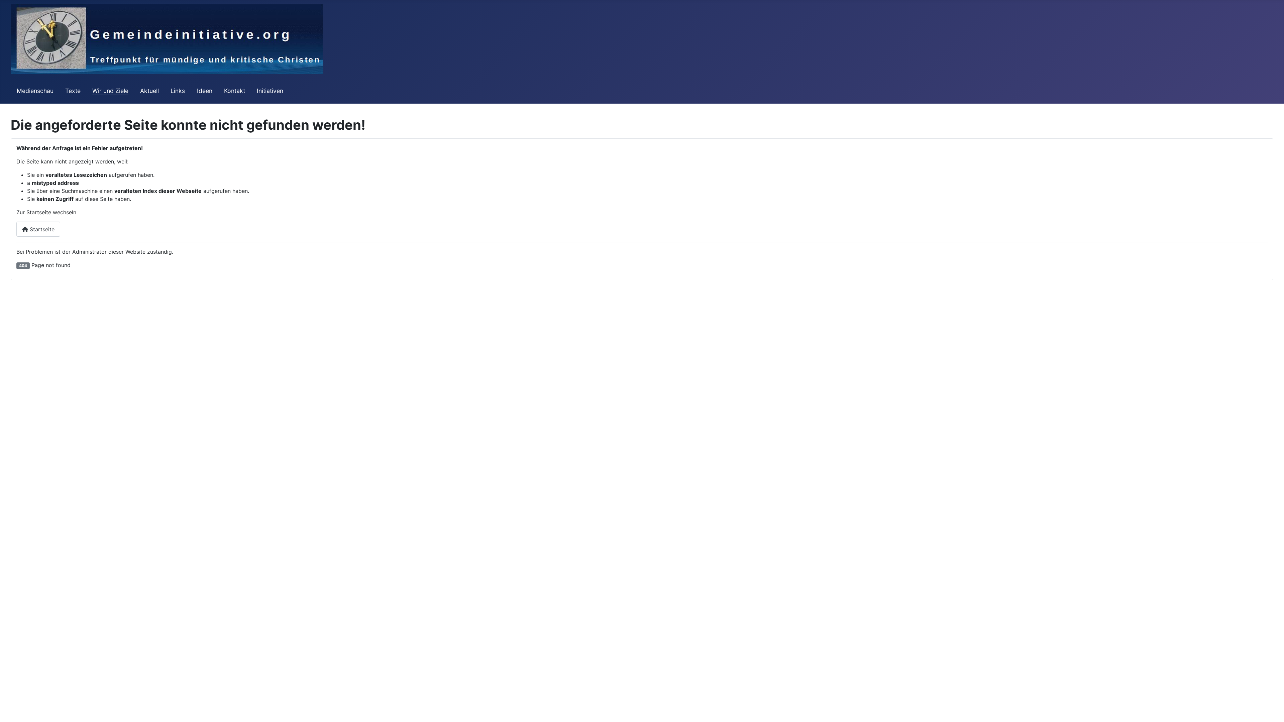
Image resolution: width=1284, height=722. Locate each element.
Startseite (41, 229)
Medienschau (35, 90)
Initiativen (270, 90)
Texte (73, 90)
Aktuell (149, 90)
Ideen (204, 90)
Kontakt (234, 90)
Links (178, 90)
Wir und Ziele (110, 90)
